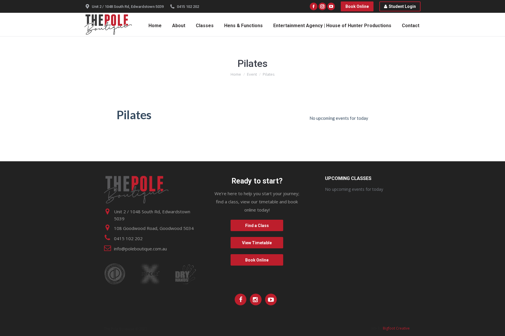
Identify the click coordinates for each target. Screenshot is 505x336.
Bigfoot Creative (396, 328)
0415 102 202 (188, 6)
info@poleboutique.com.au (140, 249)
